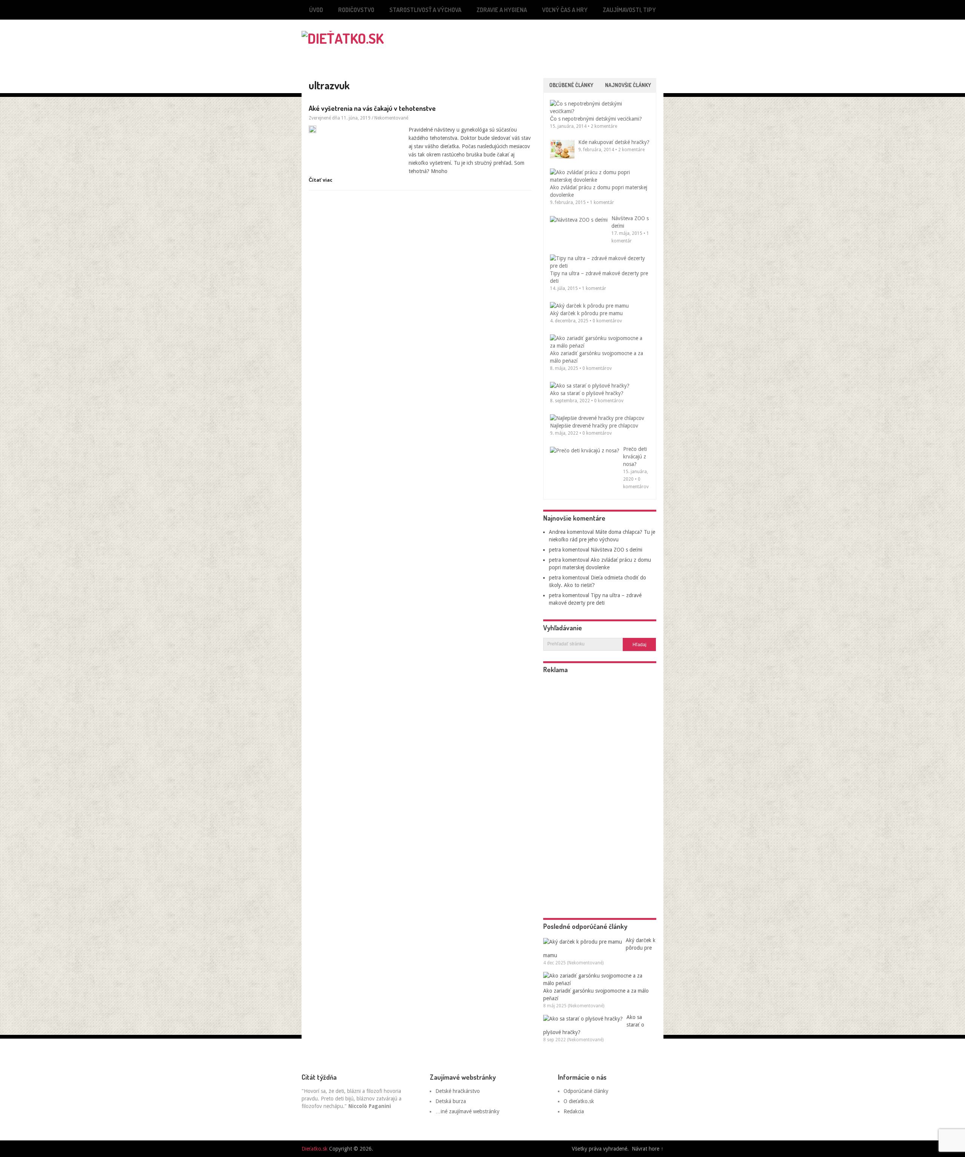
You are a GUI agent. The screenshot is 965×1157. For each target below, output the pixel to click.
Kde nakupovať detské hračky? (613, 142)
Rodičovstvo (356, 10)
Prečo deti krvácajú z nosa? (635, 456)
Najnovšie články (628, 85)
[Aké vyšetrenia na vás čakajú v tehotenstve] (356, 129)
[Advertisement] (575, 36)
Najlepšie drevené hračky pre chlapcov (594, 426)
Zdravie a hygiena (501, 10)
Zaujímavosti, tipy (629, 10)
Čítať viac (320, 180)
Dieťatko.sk (315, 1149)
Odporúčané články (586, 1091)
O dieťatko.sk (579, 1101)
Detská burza (450, 1101)
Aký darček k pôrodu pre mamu (586, 313)
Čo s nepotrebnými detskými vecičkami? (596, 119)
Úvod (316, 10)
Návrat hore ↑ (647, 1149)
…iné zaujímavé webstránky (467, 1111)
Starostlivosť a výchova (425, 10)
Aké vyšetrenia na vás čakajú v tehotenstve (372, 108)
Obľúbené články (571, 85)
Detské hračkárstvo (457, 1091)
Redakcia (574, 1111)
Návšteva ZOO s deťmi (616, 550)
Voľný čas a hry (565, 10)
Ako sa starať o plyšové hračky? (586, 393)
